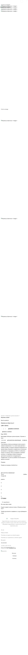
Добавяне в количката (13, 516)
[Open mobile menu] (1, 1)
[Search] (22, 1)
